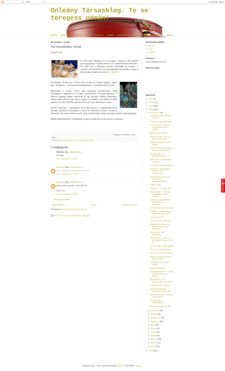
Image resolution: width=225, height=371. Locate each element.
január (154, 346)
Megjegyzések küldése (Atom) (74, 209)
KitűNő (110, 35)
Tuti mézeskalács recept (160, 306)
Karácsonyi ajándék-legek (160, 121)
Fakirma (151, 46)
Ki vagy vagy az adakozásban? (157, 301)
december (155, 113)
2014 (151, 102)
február (154, 343)
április (153, 335)
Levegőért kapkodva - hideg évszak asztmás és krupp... (161, 274)
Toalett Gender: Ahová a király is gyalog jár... (160, 137)
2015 (151, 99)
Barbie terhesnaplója (158, 133)
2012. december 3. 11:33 (67, 159)
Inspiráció (99, 35)
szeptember (156, 318)
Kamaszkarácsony (157, 268)
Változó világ (155, 185)
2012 (151, 109)
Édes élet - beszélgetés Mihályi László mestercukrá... (160, 171)
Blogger (139, 366)
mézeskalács (83, 140)
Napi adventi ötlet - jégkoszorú (158, 233)
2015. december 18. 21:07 (67, 194)
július (153, 325)
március (154, 339)
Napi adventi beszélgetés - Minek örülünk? (161, 258)
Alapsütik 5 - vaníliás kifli (160, 188)
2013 (151, 106)
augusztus (155, 321)
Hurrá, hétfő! (66, 35)
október (154, 314)
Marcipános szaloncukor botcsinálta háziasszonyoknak (160, 179)
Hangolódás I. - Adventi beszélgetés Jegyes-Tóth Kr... (161, 240)
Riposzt (146, 35)
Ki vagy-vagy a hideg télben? (162, 246)
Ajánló (79, 35)
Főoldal (54, 35)
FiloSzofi (151, 52)
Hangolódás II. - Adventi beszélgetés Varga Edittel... (160, 194)
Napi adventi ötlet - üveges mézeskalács (161, 295)
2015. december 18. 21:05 (67, 174)
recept (91, 140)
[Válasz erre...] (76, 152)
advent (61, 140)
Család (88, 35)
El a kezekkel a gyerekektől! (161, 165)
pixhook (121, 366)
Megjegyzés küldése (62, 199)
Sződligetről (113, 72)
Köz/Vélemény (123, 35)
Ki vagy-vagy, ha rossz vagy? (162, 208)
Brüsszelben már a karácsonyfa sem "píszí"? (161, 280)
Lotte (75, 140)
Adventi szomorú (157, 217)
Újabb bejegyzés (58, 205)
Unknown (61, 167)
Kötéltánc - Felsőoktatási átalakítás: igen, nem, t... (161, 212)
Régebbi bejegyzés (129, 205)
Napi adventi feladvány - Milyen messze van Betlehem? (160, 226)
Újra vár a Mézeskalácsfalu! (161, 253)
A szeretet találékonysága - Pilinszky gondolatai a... (161, 149)
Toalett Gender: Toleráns (160, 221)
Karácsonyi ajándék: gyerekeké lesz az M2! (160, 290)
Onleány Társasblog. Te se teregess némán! (99, 14)
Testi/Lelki (158, 35)
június (153, 328)
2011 (151, 351)
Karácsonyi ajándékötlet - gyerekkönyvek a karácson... (160, 202)
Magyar (136, 35)
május (153, 332)
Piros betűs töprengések (160, 249)
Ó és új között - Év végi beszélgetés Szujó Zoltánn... (159, 127)
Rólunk (170, 35)
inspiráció (68, 140)
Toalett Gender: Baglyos (160, 285)
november (155, 311)
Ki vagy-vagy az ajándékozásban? (158, 155)
